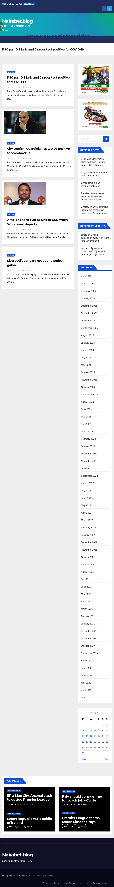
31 (83, 753)
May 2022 (86, 505)
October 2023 (88, 387)
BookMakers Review (51, 883)
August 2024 (87, 350)
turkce (84, 235)
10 (83, 736)
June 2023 (86, 409)
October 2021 (88, 557)
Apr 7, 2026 (69, 805)
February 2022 (88, 527)
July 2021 (86, 579)
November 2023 (89, 380)
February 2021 (88, 616)
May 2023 (86, 417)
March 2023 (87, 431)
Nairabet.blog (17, 21)
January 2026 (88, 298)
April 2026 (86, 276)
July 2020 (86, 668)
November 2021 (89, 550)
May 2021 (86, 594)
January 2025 (88, 343)
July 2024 (86, 357)
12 (91, 736)
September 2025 (89, 328)
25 (87, 747)
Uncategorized (14, 790)
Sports (11, 72)
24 (83, 747)
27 (95, 747)
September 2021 (89, 564)
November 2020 (89, 638)
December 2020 (89, 631)
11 (87, 736)
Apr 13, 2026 (15, 805)
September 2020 (89, 653)
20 (95, 742)
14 (99, 736)
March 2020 (87, 697)
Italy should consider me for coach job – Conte (82, 798)
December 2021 (89, 542)
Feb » (106, 759)
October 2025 (88, 320)
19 (91, 742)
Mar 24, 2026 (15, 827)
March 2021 (87, 609)
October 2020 (88, 646)
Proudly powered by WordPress (15, 875)
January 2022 (88, 535)
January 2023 (88, 446)
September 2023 (89, 394)
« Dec (84, 759)
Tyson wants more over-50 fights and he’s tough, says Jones (93, 251)
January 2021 (88, 624)
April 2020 (86, 690)
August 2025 (87, 335)
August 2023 (87, 402)
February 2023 (88, 439)
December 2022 (89, 453)
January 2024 (88, 372)
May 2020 (86, 683)
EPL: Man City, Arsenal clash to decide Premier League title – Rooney (93, 162)
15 (103, 736)
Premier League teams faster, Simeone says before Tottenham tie (92, 196)
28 (99, 747)
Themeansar (50, 875)
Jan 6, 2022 (14, 87)
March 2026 (87, 283)
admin (28, 87)
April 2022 (86, 513)
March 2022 (87, 520)
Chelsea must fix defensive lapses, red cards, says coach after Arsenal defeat (94, 210)
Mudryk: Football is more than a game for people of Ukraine (86, 883)
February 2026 (88, 291)
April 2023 (86, 424)
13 (95, 736)
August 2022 (87, 483)
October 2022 (88, 468)
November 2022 (89, 461)
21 (99, 742)
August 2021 (87, 572)
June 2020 (86, 675)
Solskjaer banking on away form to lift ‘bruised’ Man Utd (95, 238)
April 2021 (86, 601)
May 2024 (86, 365)
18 (87, 742)
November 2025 (89, 313)
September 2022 (89, 476)
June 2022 (86, 498)
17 (83, 742)
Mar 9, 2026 (70, 827)
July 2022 (86, 490)
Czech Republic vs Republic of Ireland (29, 821)
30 (107, 747)
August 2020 (87, 660)
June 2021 (86, 587)
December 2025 (89, 306)
